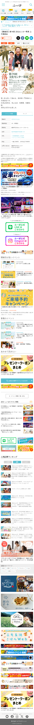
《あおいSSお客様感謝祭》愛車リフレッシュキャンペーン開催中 (16, 187)
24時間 (8, 462)
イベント (9, 13)
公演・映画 (27, 43)
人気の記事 (16, 13)
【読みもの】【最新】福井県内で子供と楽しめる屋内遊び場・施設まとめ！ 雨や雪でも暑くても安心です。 (22, 529)
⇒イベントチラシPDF (18, 137)
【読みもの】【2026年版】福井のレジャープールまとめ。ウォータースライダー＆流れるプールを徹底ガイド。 (22, 513)
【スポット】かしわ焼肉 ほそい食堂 (21, 488)
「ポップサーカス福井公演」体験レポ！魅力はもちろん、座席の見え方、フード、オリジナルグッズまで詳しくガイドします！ (17, 216)
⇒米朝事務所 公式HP (18, 136)
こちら (27, 154)
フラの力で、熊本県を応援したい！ (24, 283)
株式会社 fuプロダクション (19, 721)
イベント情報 (9, 113)
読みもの (29, 13)
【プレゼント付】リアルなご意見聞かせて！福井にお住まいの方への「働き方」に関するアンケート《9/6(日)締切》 (17, 560)
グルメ (22, 13)
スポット (3, 13)
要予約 (4, 43)
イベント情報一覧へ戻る (18, 396)
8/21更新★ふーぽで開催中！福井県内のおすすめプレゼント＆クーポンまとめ (17, 373)
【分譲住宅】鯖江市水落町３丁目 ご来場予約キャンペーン (24, 275)
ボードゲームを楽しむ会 (23, 263)
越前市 (18, 43)
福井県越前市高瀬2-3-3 (18, 131)
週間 (17, 462)
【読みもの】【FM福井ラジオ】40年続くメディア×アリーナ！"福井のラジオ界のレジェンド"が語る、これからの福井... (22, 536)
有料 (11, 43)
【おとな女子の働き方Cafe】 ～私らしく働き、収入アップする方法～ (24, 326)
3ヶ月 (26, 462)
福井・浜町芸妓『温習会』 (24, 344)
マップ (25, 113)
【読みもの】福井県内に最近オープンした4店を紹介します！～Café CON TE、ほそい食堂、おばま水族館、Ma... (22, 467)
